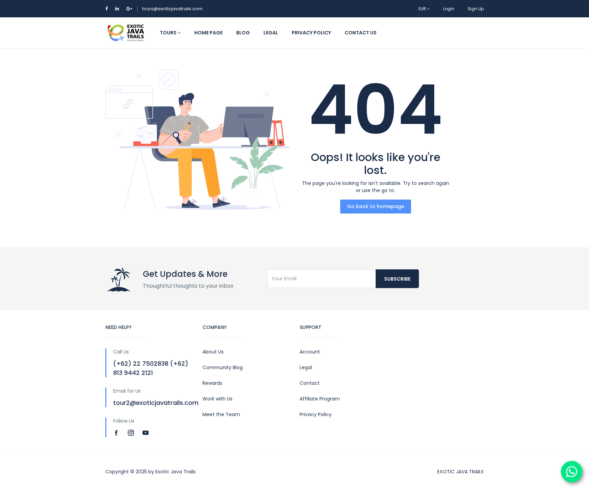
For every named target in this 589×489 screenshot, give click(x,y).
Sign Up (476, 9)
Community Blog (222, 367)
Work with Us (217, 398)
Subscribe (397, 278)
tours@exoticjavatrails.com (172, 8)
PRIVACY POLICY (311, 32)
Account (310, 351)
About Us (213, 351)
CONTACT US (361, 32)
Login (448, 9)
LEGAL (270, 32)
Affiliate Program (320, 398)
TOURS (169, 32)
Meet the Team (221, 414)
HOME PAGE (208, 32)
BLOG (243, 32)
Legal (306, 367)
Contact (310, 383)
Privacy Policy (316, 414)
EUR (423, 9)
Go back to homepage (375, 206)
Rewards (212, 383)
